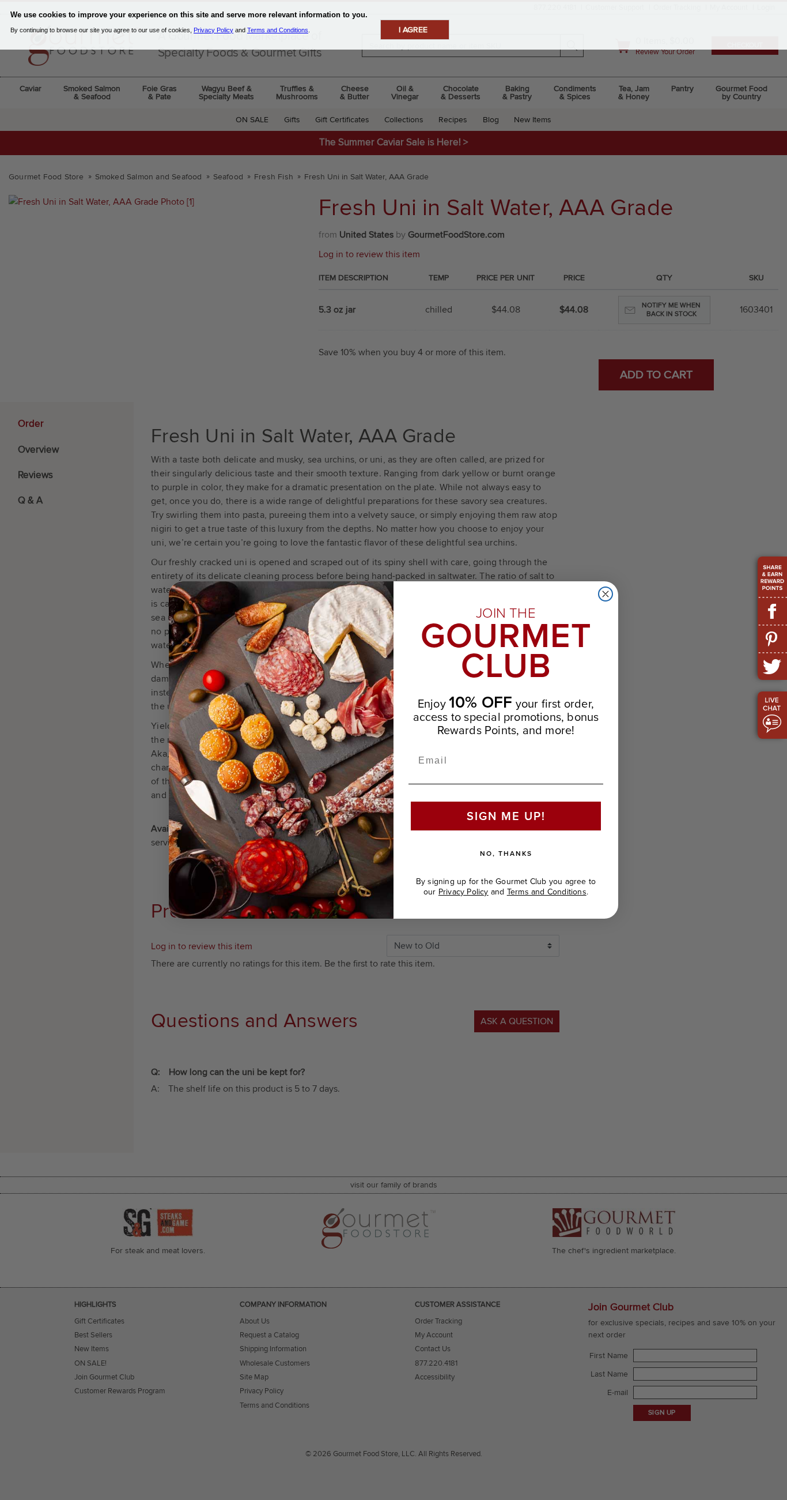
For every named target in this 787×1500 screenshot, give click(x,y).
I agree (413, 30)
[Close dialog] (605, 594)
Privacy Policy (463, 892)
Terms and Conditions (547, 892)
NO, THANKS (506, 853)
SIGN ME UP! (506, 815)
